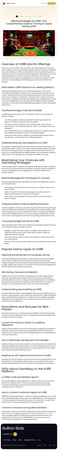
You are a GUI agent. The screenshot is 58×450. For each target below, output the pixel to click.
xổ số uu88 (48, 413)
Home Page (6, 440)
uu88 (21, 68)
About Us (39, 445)
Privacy (45, 445)
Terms (49, 445)
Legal (54, 445)
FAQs (20, 440)
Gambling (40, 16)
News (14, 440)
